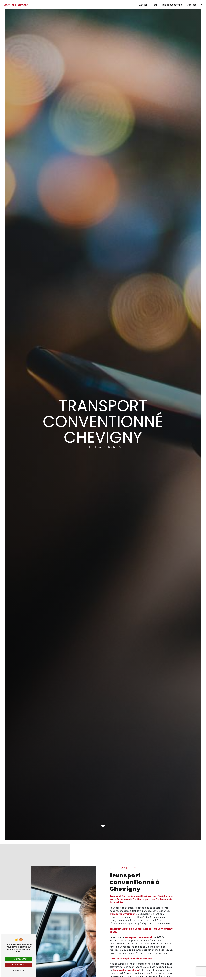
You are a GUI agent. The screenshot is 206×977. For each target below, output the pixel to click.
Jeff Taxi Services (16, 5)
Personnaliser (19, 970)
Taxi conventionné (172, 4)
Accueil (143, 4)
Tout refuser (19, 964)
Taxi (154, 4)
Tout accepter (19, 959)
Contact (191, 4)
